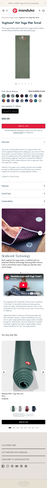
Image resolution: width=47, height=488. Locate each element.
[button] (7, 10)
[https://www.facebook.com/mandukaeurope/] (3, 466)
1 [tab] (21, 273)
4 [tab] (27, 273)
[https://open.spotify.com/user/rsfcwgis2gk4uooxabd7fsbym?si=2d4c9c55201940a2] (26, 466)
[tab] (16, 84)
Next (40, 233)
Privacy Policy (23, 485)
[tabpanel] (22, 56)
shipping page (18, 132)
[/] (23, 10)
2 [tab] (23, 273)
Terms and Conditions (23, 484)
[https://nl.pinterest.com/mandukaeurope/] (12, 466)
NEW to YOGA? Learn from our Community (24, 3)
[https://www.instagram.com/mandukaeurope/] (7, 466)
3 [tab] (25, 273)
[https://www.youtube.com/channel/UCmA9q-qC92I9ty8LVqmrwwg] (16, 466)
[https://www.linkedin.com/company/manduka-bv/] (21, 466)
